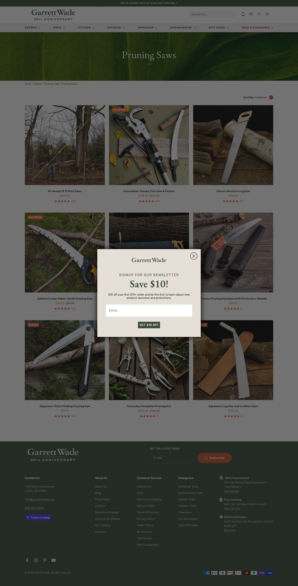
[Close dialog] (193, 256)
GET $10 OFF (149, 325)
